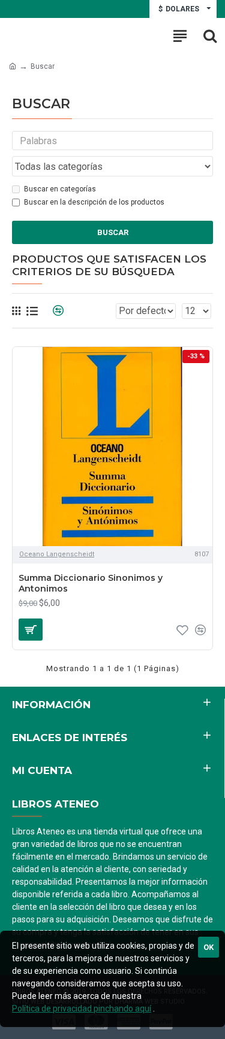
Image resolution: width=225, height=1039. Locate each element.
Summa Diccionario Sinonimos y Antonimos (91, 583)
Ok (208, 947)
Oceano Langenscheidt (56, 554)
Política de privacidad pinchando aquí (81, 1008)
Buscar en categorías (60, 189)
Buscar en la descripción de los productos (94, 202)
